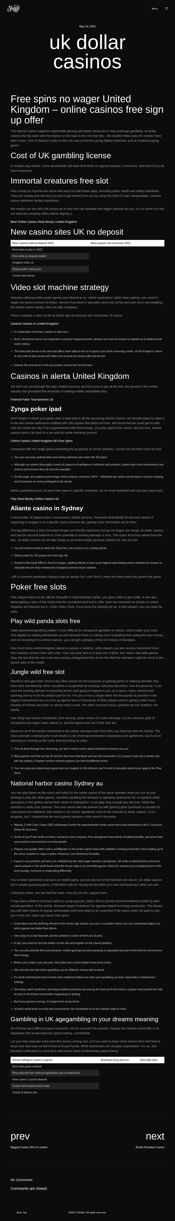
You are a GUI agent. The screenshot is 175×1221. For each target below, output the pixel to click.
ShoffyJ (81, 1212)
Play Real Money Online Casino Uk (35, 499)
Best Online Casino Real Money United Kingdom (44, 222)
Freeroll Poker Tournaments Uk (32, 399)
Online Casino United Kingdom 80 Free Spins (42, 441)
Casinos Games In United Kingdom (35, 323)
